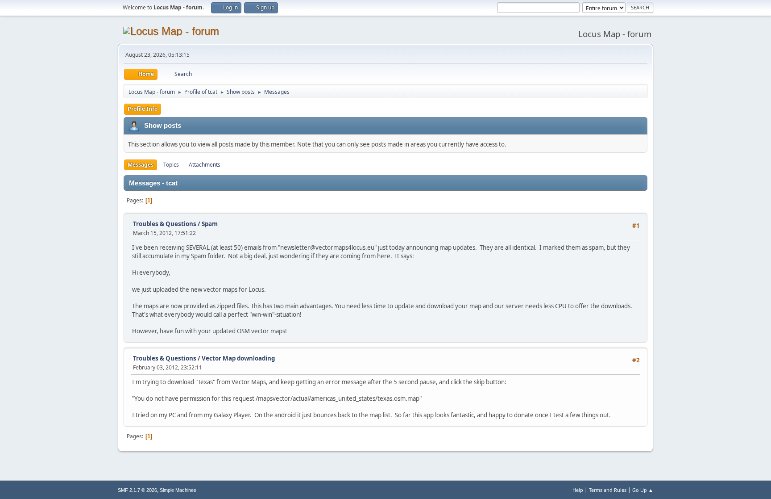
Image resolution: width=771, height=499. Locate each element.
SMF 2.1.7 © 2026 (137, 490)
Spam (210, 224)
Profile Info (143, 109)
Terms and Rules (607, 489)
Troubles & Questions (164, 224)
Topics (171, 164)
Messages (140, 164)
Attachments (204, 164)
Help (577, 489)
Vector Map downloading (238, 358)
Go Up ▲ (642, 489)
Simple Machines (178, 490)
